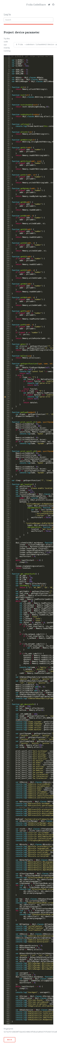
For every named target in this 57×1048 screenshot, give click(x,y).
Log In (7, 14)
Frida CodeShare (36, 4)
